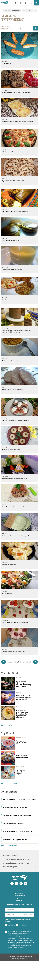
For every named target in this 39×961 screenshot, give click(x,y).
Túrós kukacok (6, 63)
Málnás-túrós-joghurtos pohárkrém (13, 651)
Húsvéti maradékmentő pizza (11, 152)
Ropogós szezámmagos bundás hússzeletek (16, 92)
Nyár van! (19, 692)
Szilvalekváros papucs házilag (22, 756)
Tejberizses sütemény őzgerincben (20, 772)
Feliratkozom (28, 915)
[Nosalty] (4, 2)
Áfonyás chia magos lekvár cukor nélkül (19, 799)
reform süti (20, 766)
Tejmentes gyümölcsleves (21, 742)
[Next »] (35, 662)
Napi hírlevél (11, 925)
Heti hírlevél (22, 925)
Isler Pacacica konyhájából (10, 240)
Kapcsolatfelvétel (19, 895)
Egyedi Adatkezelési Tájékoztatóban (18, 946)
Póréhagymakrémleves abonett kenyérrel (15, 536)
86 (30, 661)
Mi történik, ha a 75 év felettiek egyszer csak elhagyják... (23, 697)
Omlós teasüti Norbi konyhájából (12, 390)
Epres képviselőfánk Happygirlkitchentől (14, 478)
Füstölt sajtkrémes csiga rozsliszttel (17, 831)
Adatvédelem (19, 893)
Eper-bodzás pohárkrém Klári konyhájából (15, 622)
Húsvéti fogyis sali (7, 593)
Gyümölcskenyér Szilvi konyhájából (13, 181)
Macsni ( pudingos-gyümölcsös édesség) (15, 420)
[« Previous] (3, 662)
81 (21, 661)
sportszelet (28, 10)
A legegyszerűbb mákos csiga (15, 807)
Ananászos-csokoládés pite (11, 449)
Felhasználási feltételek (19, 891)
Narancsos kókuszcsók (9, 565)
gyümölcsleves (21, 737)
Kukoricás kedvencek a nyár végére (16, 863)
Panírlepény (6, 300)
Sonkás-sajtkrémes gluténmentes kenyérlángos (17, 121)
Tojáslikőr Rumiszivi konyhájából (12, 269)
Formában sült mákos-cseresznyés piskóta (15, 507)
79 (15, 661)
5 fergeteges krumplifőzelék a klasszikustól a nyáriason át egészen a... (22, 714)
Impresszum (19, 898)
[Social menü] (20, 2)
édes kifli (19, 752)
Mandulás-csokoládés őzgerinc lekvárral (15, 211)
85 (27, 661)
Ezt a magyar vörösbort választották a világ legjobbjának (23, 683)
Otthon (18, 678)
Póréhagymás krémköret (10, 361)
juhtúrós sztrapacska (12, 10)
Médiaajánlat (19, 900)
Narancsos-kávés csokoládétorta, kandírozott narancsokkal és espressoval (16, 331)
